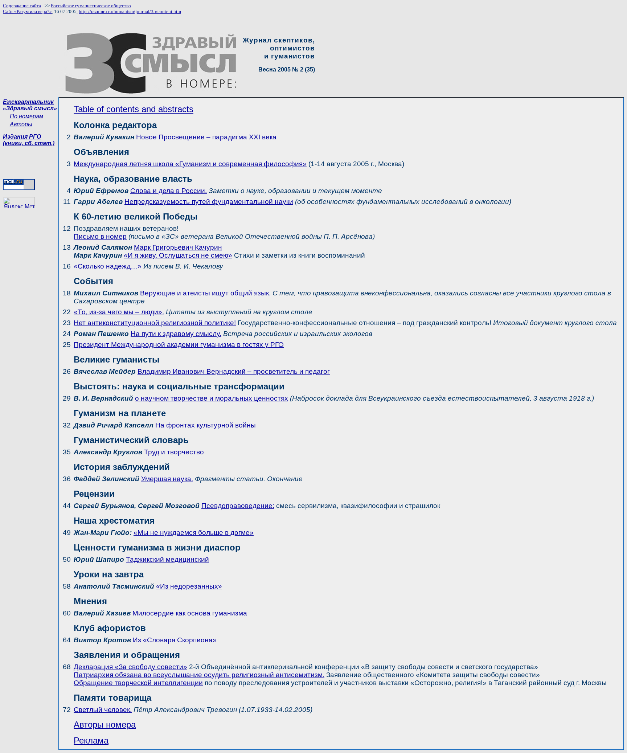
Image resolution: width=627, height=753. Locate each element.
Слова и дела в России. (168, 191)
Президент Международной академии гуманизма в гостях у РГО (179, 344)
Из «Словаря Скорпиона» (175, 640)
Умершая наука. (167, 479)
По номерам (26, 116)
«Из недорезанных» (189, 586)
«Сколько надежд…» (108, 266)
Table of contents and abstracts (133, 109)
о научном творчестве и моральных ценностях (211, 398)
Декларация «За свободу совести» (130, 667)
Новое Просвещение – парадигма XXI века (206, 137)
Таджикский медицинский (167, 559)
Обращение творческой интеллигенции (138, 683)
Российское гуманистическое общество (91, 5)
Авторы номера (105, 724)
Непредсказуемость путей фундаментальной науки (208, 201)
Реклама (91, 740)
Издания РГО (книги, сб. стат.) (28, 140)
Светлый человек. (103, 709)
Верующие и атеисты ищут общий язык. (205, 293)
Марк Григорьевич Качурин (178, 247)
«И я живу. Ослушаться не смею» (178, 255)
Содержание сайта (22, 5)
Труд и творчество (174, 452)
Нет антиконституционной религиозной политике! (155, 323)
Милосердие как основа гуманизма (189, 613)
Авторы (21, 124)
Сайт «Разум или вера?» (27, 11)
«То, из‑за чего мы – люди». (119, 312)
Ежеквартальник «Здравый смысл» (30, 105)
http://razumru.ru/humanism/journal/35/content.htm (130, 11)
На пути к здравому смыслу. (176, 333)
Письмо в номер (100, 236)
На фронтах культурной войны (205, 425)
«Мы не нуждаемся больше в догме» (194, 532)
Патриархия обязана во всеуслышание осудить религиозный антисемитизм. (199, 675)
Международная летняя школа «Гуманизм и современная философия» (190, 164)
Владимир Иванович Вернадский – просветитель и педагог (234, 371)
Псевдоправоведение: (237, 505)
